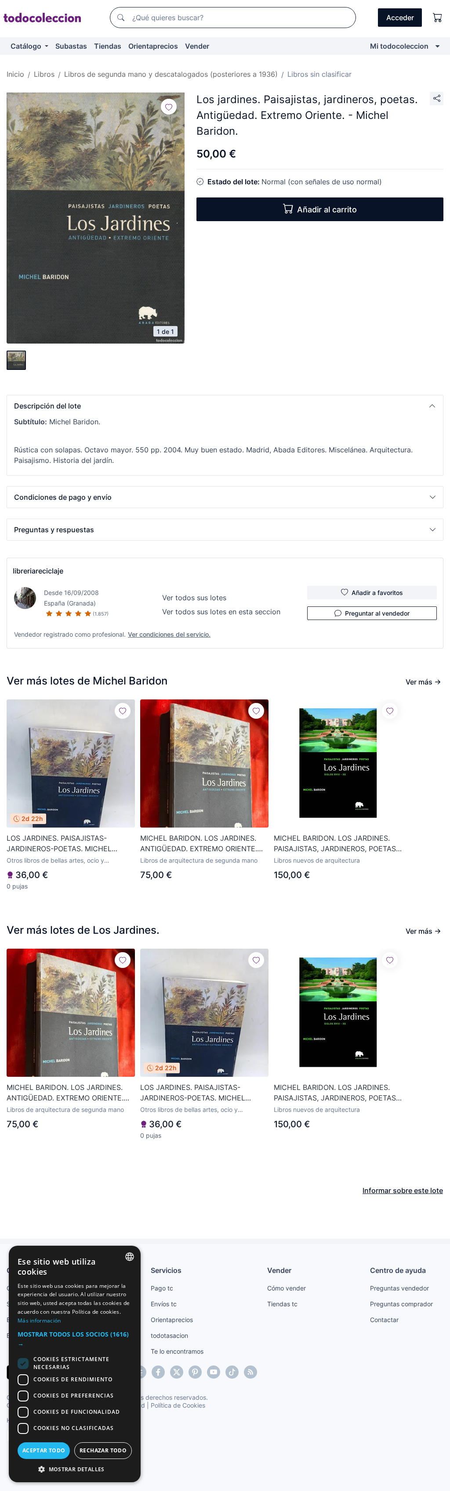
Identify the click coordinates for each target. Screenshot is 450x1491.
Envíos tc (164, 1304)
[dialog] (75, 1364)
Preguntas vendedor (399, 1288)
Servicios (166, 1270)
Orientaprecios (153, 46)
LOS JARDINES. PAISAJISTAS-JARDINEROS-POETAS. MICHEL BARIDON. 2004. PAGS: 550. (59, 844)
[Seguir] (169, 107)
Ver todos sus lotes (194, 597)
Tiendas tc (282, 1304)
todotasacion (169, 1335)
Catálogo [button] (27, 46)
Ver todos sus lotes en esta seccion (221, 611)
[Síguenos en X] (176, 1372)
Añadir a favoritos (377, 592)
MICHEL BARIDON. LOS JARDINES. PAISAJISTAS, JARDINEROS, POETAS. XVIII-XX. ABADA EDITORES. (336, 844)
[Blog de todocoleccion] (250, 1372)
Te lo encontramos (177, 1351)
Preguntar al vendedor (377, 613)
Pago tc (162, 1288)
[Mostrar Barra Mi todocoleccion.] (437, 46)
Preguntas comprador (401, 1304)
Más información (39, 1320)
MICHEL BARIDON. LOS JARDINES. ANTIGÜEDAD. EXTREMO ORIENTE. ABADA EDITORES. (198, 844)
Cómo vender (286, 1288)
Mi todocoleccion (399, 46)
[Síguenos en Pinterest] (195, 1372)
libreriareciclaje (38, 570)
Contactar (384, 1319)
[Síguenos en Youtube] (213, 1372)
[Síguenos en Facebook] (158, 1372)
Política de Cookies (178, 1405)
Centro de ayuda (398, 1270)
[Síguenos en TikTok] (232, 1372)
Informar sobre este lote (403, 1190)
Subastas (71, 46)
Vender (197, 46)
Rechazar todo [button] (103, 1450)
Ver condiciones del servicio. (169, 634)
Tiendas (107, 46)
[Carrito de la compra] (437, 17)
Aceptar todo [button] (43, 1450)
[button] (225, 406)
